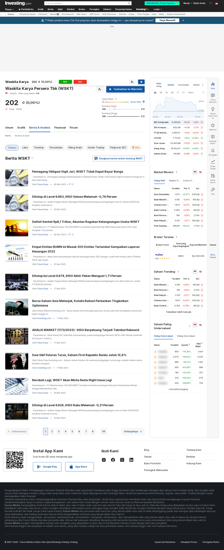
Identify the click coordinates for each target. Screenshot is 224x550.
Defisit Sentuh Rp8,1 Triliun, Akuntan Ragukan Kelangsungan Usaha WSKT (86, 221)
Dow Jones (159, 143)
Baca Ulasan (213, 256)
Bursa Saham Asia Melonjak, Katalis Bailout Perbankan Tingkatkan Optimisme (80, 303)
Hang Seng (159, 148)
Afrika (161, 14)
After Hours (82, 14)
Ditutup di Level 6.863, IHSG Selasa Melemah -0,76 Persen (74, 196)
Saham (11, 14)
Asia (154, 14)
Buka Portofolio (152, 463)
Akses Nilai (135, 102)
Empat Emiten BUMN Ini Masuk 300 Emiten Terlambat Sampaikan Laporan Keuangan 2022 (86, 249)
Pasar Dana (42, 184)
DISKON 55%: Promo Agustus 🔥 (162, 3)
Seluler (148, 456)
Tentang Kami (193, 450)
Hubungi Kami (193, 463)
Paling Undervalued (163, 336)
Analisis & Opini (22, 135)
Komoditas (183, 85)
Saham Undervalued (176, 14)
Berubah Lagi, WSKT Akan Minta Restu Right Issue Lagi (72, 380)
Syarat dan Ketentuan (165, 542)
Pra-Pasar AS (68, 14)
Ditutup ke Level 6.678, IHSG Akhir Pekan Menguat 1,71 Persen (77, 276)
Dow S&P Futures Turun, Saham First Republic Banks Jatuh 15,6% (79, 355)
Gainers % (174, 180)
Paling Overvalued (186, 336)
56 (103, 431)
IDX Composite (161, 122)
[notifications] (211, 3)
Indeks (171, 85)
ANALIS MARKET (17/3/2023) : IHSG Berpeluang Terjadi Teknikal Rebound (85, 330)
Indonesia (42, 14)
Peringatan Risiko (211, 542)
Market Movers (163, 172)
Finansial (60, 127)
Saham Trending (164, 271)
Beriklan (190, 456)
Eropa (131, 14)
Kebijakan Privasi (189, 542)
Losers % (187, 180)
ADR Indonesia (109, 14)
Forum (74, 127)
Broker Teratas (164, 237)
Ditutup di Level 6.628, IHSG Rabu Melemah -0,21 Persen (72, 405)
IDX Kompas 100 (162, 127)
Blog (146, 450)
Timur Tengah (143, 14)
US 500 (157, 138)
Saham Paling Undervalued (162, 326)
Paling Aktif (159, 180)
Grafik (21, 127)
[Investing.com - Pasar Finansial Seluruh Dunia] (18, 3)
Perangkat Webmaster (156, 470)
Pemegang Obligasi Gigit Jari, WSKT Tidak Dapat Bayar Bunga (77, 171)
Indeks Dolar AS (162, 153)
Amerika (122, 14)
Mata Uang (158, 84)
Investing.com (44, 318)
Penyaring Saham (123, 9)
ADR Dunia (94, 14)
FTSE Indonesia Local (164, 132)
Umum (9, 127)
